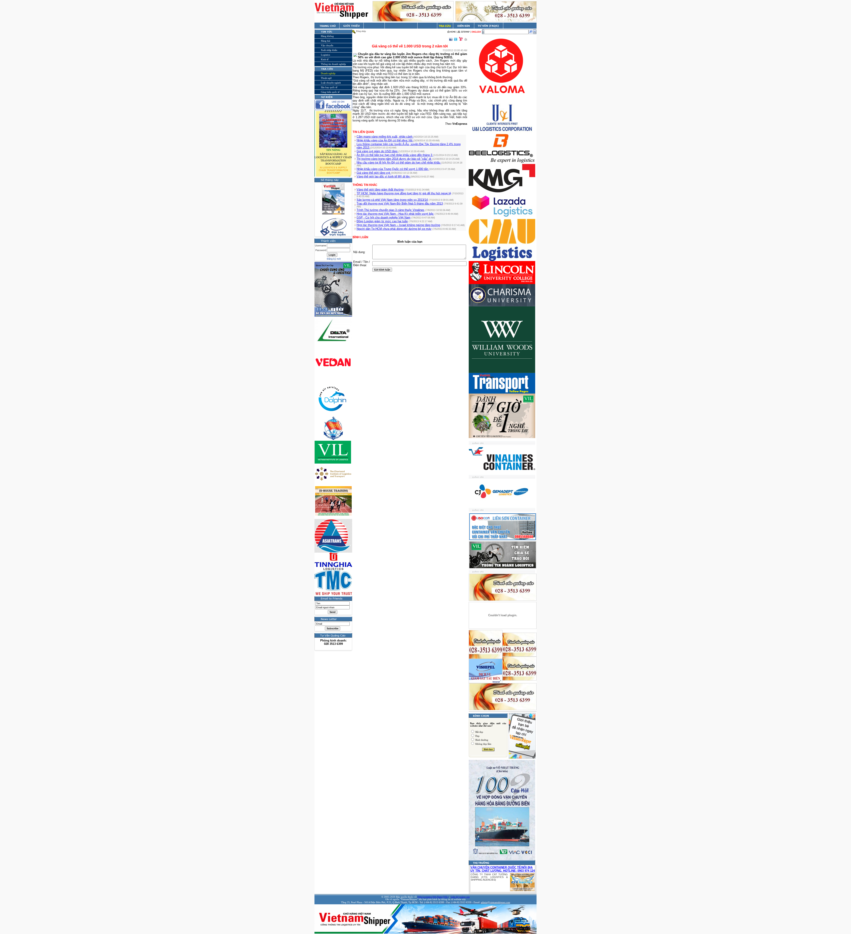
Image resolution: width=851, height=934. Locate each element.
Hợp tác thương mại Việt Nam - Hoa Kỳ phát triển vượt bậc (395, 213)
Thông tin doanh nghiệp (333, 64)
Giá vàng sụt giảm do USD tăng (377, 151)
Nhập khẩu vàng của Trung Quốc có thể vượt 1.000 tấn (393, 169)
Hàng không (327, 36)
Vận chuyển (327, 45)
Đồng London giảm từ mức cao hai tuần (382, 221)
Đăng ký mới (334, 258)
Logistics (325, 54)
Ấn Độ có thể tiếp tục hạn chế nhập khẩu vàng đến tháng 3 (395, 155)
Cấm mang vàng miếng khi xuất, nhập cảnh (385, 136)
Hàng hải (325, 40)
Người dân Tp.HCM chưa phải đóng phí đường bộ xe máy (394, 228)
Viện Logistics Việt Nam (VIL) (433, 897)
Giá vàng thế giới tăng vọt (374, 172)
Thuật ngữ (326, 78)
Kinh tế (324, 59)
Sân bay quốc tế (329, 87)
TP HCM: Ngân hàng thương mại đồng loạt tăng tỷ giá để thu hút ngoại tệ (404, 193)
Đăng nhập (361, 31)
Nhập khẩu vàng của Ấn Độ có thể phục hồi (385, 140)
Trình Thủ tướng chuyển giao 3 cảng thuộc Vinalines (390, 210)
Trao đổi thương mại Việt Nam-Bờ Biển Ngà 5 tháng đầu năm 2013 (400, 203)
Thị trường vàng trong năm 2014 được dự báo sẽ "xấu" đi (394, 158)
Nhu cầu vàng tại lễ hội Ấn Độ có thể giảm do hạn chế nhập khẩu (399, 162)
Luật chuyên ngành (331, 82)
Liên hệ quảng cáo (460, 897)
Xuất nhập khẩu (329, 50)
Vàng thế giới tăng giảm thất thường (380, 189)
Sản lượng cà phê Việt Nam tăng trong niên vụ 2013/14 (392, 199)
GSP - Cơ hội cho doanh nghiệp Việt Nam (383, 217)
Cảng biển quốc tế (330, 92)
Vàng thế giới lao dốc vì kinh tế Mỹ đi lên (383, 176)
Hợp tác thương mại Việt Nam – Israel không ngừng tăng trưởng (398, 225)
